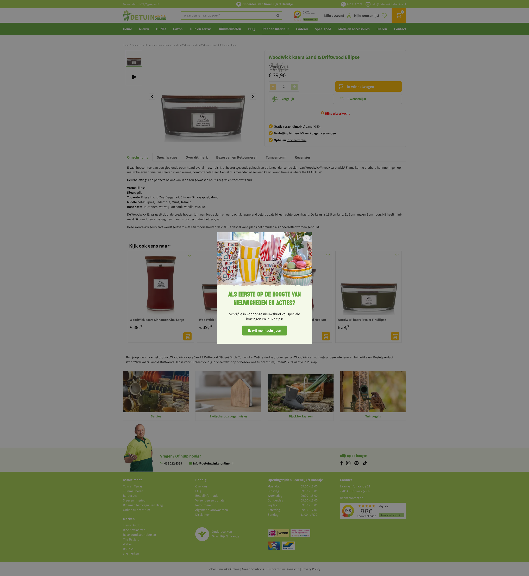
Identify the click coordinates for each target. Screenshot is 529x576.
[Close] (306, 238)
